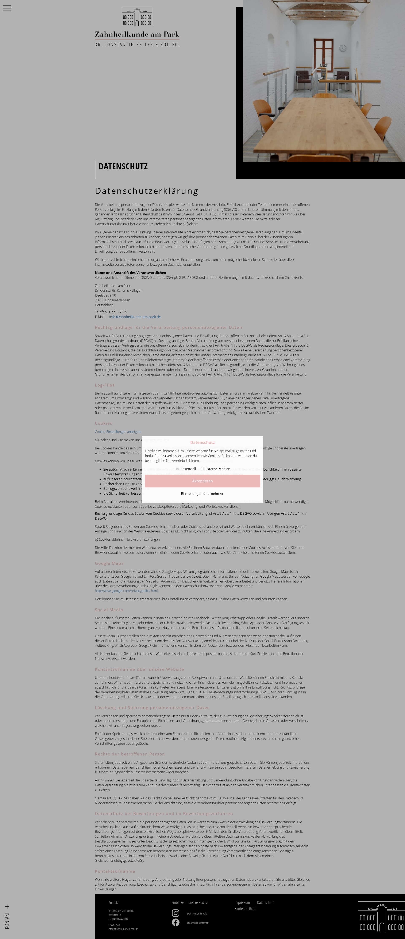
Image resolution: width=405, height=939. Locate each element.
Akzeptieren (202, 480)
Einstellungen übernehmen (202, 493)
